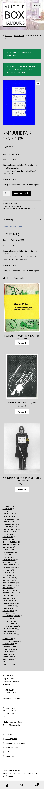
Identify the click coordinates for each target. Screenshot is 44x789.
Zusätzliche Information (12, 226)
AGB (7, 752)
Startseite (8, 36)
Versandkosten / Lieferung (16, 743)
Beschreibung (8, 219)
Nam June (27, 208)
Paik (33, 208)
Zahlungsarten (11, 739)
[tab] (22, 219)
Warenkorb (22, 343)
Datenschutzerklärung (11, 773)
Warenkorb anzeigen (28, 66)
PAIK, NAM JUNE (19, 36)
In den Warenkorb (21, 193)
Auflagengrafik (17, 208)
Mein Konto (7, 785)
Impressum (10, 756)
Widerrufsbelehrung (13, 747)
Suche (22, 785)
